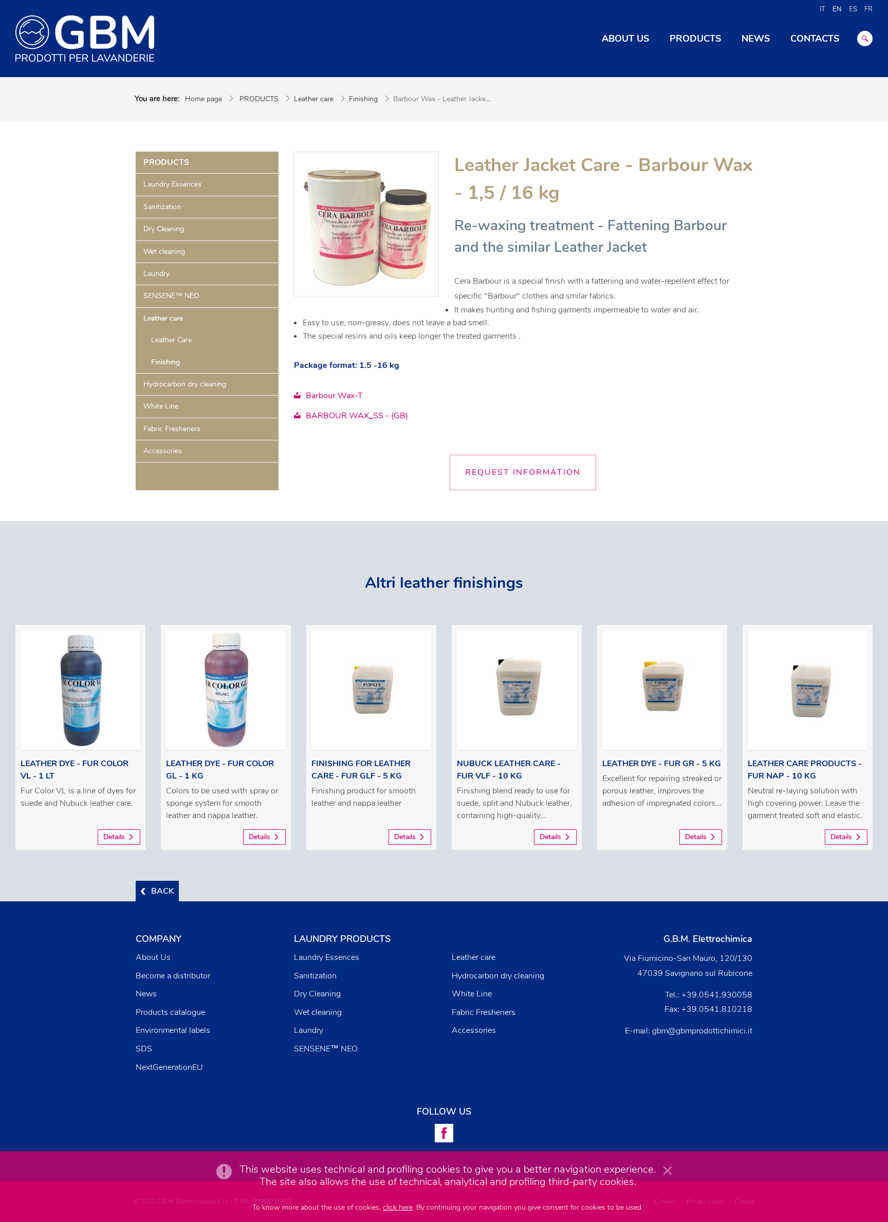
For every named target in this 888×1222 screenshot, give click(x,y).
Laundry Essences (172, 184)
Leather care (314, 99)
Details (114, 837)
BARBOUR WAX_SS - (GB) (357, 415)
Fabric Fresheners (171, 429)
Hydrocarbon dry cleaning (184, 384)
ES (853, 9)
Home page (203, 99)
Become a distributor (173, 976)
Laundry (156, 274)
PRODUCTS (259, 99)
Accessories (162, 451)
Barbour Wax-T (334, 395)
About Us (153, 957)
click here (398, 1207)
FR (868, 9)
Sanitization (162, 207)
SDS (144, 1048)
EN (837, 9)
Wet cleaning (164, 251)
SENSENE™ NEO (171, 296)
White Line (160, 406)
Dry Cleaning (163, 229)
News (146, 993)
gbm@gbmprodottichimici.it (702, 1030)
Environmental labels (173, 1030)
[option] (80, 737)
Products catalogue (170, 1012)
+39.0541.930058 (716, 995)
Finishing (363, 99)
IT (822, 9)
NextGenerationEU (169, 1067)
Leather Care (171, 340)
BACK (162, 891)
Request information (523, 472)
